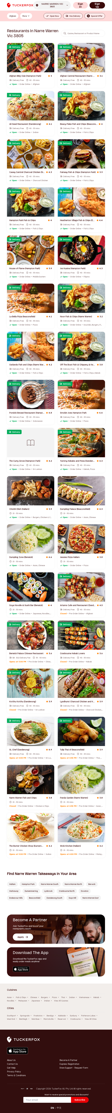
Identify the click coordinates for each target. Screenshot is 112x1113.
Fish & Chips (21, 997)
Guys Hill (72, 898)
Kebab (96, 997)
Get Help (11, 1067)
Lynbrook (48, 891)
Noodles (10, 1001)
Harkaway (13, 891)
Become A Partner (68, 1060)
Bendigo (50, 1016)
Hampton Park (28, 884)
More (24, 16)
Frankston (38, 1016)
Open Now (54, 16)
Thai (63, 997)
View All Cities (91, 1019)
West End (11, 1019)
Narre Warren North (73, 884)
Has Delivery (74, 16)
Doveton (84, 891)
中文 (59, 1107)
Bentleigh (23, 1019)
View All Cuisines (61, 1001)
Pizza (54, 997)
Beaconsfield (34, 898)
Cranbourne (75, 1019)
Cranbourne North (67, 891)
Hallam (12, 884)
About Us (11, 1060)
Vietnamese (84, 997)
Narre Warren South (49, 884)
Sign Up (97, 5)
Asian (9, 997)
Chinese (33, 997)
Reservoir (62, 1019)
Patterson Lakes (88, 1016)
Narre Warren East (91, 898)
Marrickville (49, 1019)
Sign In (80, 5)
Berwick (91, 884)
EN (52, 1107)
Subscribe (80, 1100)
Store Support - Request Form (74, 1067)
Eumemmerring (31, 891)
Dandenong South (54, 898)
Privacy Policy (14, 1071)
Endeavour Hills (16, 898)
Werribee (35, 1019)
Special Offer (95, 16)
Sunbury (73, 1016)
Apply (21, 937)
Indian (72, 997)
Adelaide (62, 1016)
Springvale (24, 1016)
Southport (11, 1016)
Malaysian (22, 1001)
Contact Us (12, 1064)
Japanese (35, 1001)
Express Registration (69, 1064)
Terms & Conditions (16, 1075)
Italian (47, 1001)
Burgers (44, 997)
